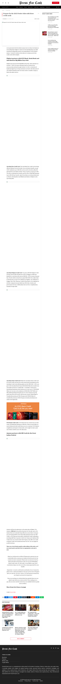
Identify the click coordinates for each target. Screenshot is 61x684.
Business (21, 7)
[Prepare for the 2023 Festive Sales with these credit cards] (20, 34)
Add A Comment (20, 638)
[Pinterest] (3, 59)
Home (17, 7)
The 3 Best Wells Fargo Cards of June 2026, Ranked (33, 629)
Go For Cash (55, 2)
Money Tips (30, 7)
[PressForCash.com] (30, 3)
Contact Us (48, 7)
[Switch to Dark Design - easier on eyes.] (58, 7)
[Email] (3, 62)
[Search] (56, 7)
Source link (12, 592)
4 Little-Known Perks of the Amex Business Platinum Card (7, 629)
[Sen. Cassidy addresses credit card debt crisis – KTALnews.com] (20, 607)
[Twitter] (3, 54)
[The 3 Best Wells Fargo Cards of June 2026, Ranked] (33, 623)
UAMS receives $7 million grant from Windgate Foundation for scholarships (53, 26)
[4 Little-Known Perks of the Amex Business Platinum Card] (7, 623)
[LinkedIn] (3, 56)
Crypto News (42, 7)
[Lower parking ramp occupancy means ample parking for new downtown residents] (44, 42)
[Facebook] (3, 51)
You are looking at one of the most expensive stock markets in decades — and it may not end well (53, 18)
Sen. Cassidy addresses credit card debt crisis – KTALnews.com (20, 613)
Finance (25, 7)
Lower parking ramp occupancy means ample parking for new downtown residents (53, 42)
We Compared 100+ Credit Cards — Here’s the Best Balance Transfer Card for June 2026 (33, 614)
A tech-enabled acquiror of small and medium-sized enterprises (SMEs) (53, 49)
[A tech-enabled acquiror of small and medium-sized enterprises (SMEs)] (44, 50)
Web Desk (4, 18)
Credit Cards (36, 7)
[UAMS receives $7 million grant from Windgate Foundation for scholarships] (44, 26)
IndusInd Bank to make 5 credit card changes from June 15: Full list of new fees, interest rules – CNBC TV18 (7, 615)
